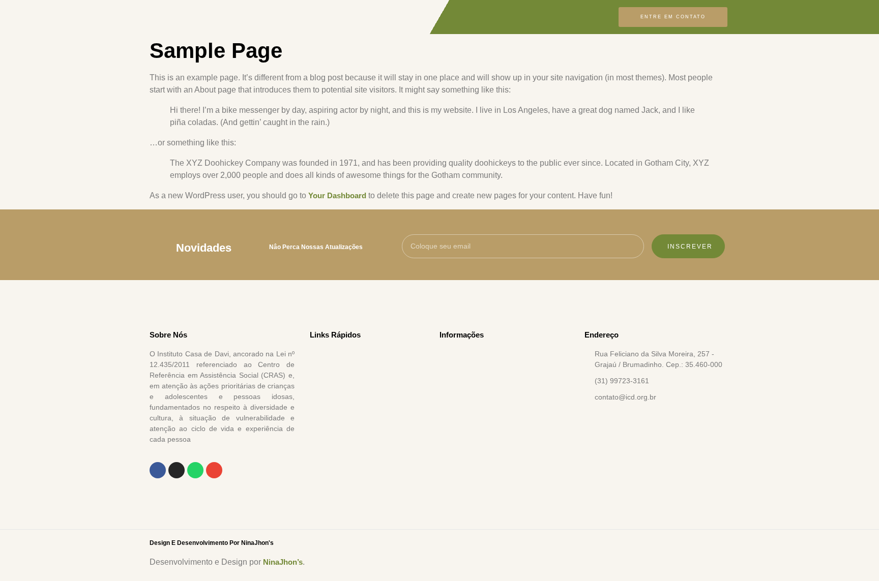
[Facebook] (158, 470)
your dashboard (337, 195)
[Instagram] (176, 470)
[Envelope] (214, 470)
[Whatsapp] (195, 470)
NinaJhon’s (283, 562)
